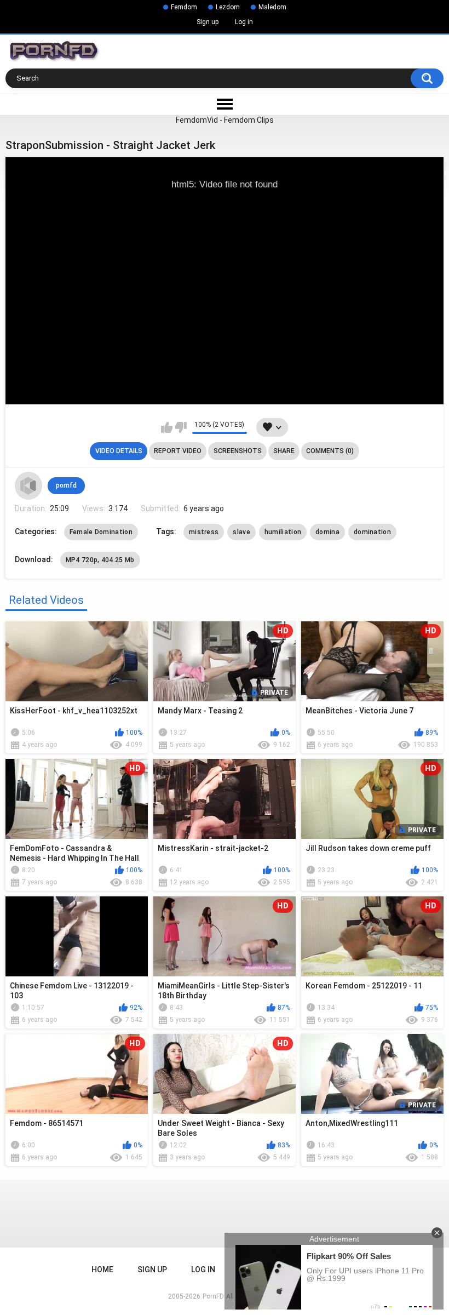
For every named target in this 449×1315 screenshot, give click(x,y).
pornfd (66, 485)
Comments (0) (330, 451)
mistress (203, 532)
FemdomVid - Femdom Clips (225, 120)
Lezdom (228, 7)
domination (372, 532)
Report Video (178, 451)
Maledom (272, 7)
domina (327, 532)
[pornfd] (28, 485)
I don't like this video (181, 427)
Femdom (184, 7)
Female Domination (101, 532)
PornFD (213, 1296)
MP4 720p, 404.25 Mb (100, 560)
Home (102, 1269)
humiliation (282, 532)
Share (284, 451)
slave (241, 532)
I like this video (166, 427)
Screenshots (238, 451)
